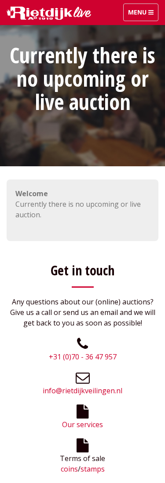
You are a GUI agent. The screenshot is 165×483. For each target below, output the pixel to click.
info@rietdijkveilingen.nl (82, 390)
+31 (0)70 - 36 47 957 (83, 357)
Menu (143, 14)
